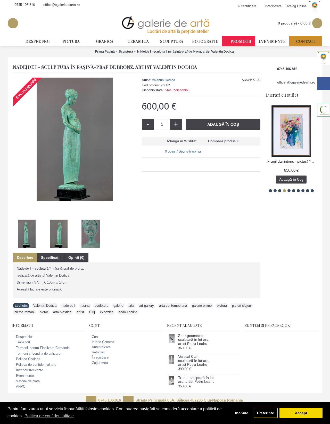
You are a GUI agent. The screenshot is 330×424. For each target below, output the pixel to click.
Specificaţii (51, 257)
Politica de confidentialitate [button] (49, 416)
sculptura (101, 305)
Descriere (25, 257)
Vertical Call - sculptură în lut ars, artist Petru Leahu (193, 361)
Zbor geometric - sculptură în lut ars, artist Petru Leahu (193, 340)
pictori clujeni (242, 305)
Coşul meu (100, 363)
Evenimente (25, 376)
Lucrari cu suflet (282, 95)
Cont (95, 337)
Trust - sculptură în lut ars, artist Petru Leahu (196, 380)
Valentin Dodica (44, 305)
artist (80, 312)
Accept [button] (301, 413)
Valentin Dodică (163, 80)
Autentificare (101, 347)
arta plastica (62, 312)
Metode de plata (28, 381)
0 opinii (170, 151)
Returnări (98, 352)
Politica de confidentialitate (36, 365)
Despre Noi (24, 337)
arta (131, 305)
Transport (23, 342)
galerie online (202, 305)
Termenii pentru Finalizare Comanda (43, 348)
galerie (118, 305)
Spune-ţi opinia (190, 151)
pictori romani (24, 312)
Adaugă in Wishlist (181, 141)
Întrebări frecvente (29, 370)
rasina (84, 305)
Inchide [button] (241, 413)
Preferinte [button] (265, 413)
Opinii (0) (76, 257)
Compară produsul (223, 141)
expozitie (106, 312)
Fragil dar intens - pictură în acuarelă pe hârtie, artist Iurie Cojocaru (292, 161)
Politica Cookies (28, 359)
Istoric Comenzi (103, 342)
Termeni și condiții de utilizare (38, 353)
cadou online (128, 312)
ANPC (20, 386)
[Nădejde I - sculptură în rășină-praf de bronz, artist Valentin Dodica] (75, 139)
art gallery (146, 305)
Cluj (92, 312)
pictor (44, 312)
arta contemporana (173, 305)
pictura (222, 305)
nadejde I (68, 305)
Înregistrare (100, 357)
